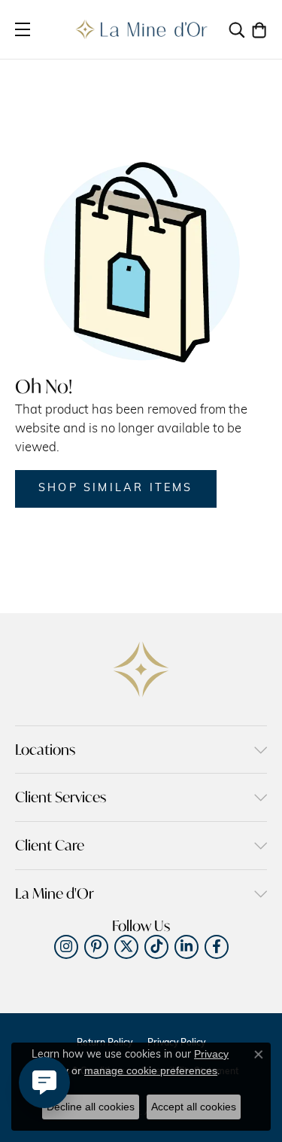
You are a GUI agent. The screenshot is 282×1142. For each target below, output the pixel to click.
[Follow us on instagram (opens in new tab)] (66, 947)
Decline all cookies (91, 1107)
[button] (236, 29)
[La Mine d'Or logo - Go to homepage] (141, 29)
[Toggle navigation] (23, 29)
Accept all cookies (193, 1107)
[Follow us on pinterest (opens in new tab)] (96, 947)
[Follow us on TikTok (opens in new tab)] (156, 947)
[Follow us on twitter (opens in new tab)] (126, 947)
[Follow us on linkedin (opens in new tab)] (186, 947)
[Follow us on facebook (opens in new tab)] (217, 947)
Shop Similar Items (115, 488)
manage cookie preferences (150, 1070)
